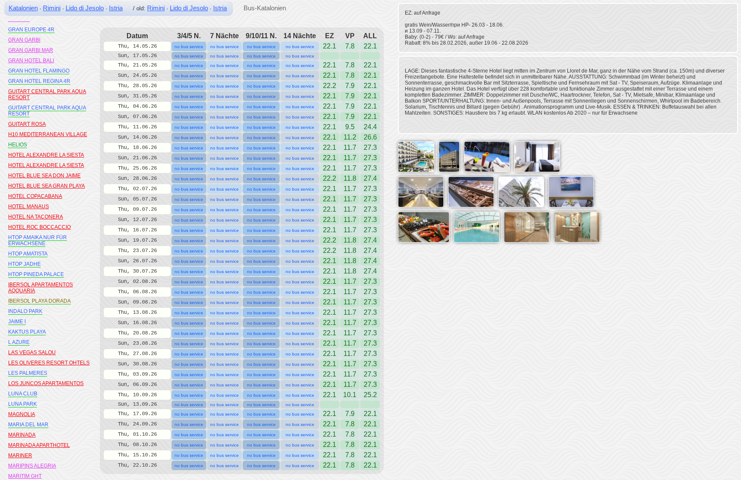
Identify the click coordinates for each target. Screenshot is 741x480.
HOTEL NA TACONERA (35, 217)
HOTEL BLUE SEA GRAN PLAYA (46, 186)
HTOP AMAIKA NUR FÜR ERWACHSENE (37, 240)
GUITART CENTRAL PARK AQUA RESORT (47, 111)
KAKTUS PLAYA (27, 332)
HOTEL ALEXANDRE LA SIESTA (46, 155)
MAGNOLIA (21, 414)
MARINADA (22, 435)
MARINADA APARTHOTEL (39, 445)
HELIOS (17, 145)
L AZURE (19, 342)
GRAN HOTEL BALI (31, 61)
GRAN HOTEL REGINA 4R (39, 81)
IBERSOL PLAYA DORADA (39, 301)
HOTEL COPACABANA (35, 196)
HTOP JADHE (24, 264)
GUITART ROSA (27, 124)
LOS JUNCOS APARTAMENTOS (46, 383)
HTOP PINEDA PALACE (36, 274)
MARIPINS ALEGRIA (32, 466)
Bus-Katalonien (265, 8)
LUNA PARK (22, 404)
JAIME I (17, 322)
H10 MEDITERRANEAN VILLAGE (47, 134)
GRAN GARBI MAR (30, 50)
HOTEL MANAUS (28, 207)
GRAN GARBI (24, 40)
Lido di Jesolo (85, 8)
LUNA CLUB (22, 394)
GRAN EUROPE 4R (31, 30)
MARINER (20, 456)
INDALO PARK (25, 311)
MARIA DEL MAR (28, 425)
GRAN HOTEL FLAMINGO (38, 71)
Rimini (51, 8)
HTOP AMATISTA (28, 254)
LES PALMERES (27, 373)
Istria (116, 8)
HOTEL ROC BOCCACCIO (39, 227)
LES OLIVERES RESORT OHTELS (49, 363)
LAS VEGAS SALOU (32, 352)
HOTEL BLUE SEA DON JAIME (44, 176)
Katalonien (23, 8)
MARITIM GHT (25, 476)
